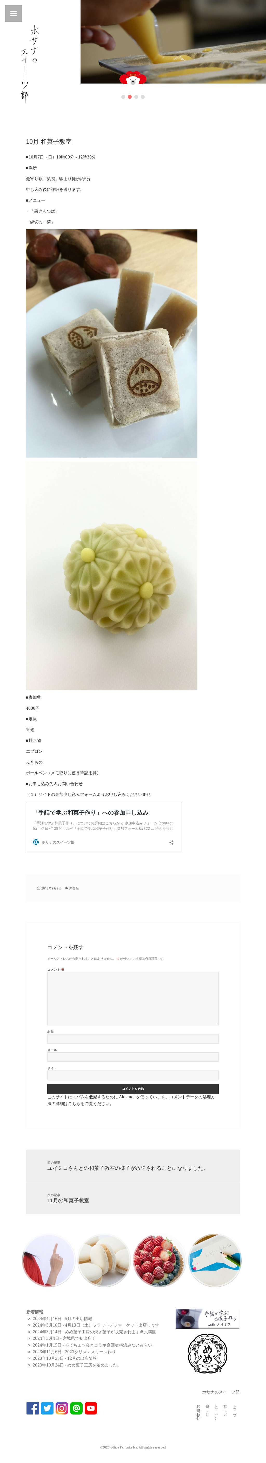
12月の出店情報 (82, 1358)
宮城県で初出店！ (79, 1338)
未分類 (74, 888)
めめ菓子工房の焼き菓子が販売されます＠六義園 (110, 1332)
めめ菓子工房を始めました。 (94, 1365)
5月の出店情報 (78, 1318)
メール (52, 1050)
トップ (234, 1408)
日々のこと (207, 1408)
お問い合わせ (198, 1410)
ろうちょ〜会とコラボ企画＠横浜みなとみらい (108, 1345)
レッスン (216, 1410)
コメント (55, 969)
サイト (52, 1068)
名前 (50, 1032)
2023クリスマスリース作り (90, 1352)
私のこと (225, 1408)
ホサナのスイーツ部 (221, 1392)
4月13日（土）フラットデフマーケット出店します (112, 1325)
